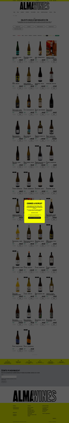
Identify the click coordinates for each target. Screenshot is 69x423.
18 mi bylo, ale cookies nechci (34, 215)
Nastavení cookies (34, 212)
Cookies (38, 210)
